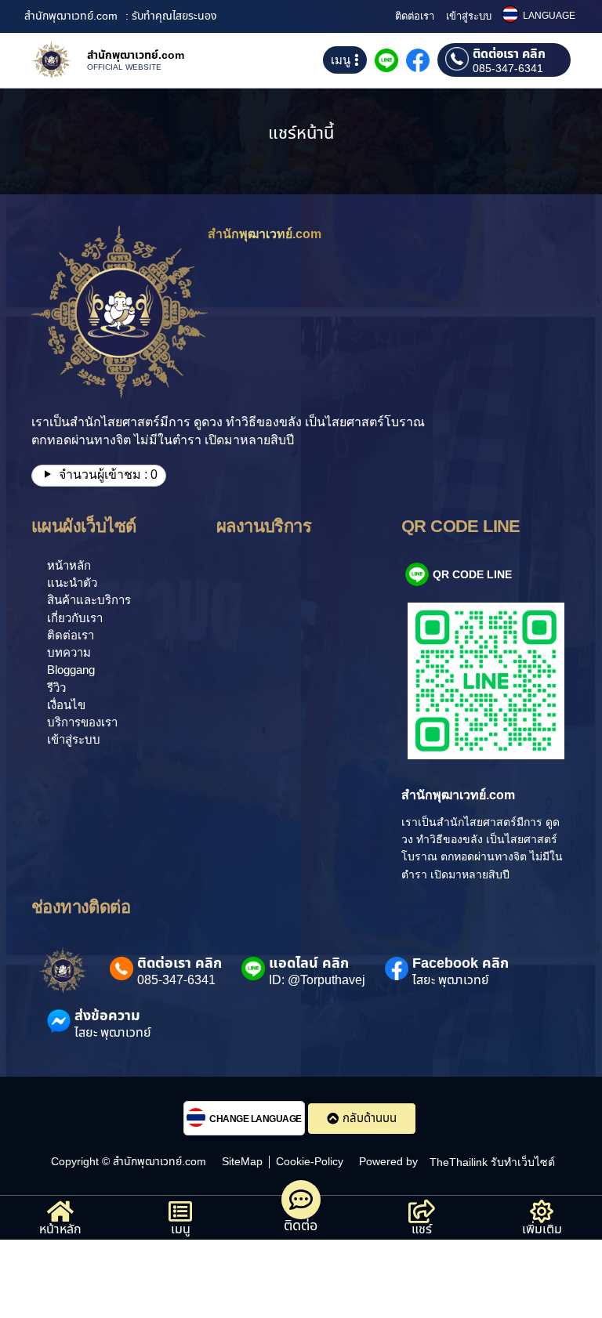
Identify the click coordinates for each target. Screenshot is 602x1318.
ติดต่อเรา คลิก (509, 54)
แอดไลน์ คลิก (309, 963)
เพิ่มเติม (542, 1229)
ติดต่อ (300, 1226)
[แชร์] (421, 1211)
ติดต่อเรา (414, 16)
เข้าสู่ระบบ (468, 16)
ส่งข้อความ (107, 1016)
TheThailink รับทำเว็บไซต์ (492, 1162)
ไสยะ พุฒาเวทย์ (450, 980)
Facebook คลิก (460, 963)
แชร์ (422, 1229)
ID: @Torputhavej (317, 980)
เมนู (180, 1229)
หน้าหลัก (60, 1229)
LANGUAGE (549, 16)
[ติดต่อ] (301, 1199)
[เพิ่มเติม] (541, 1211)
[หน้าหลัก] (60, 1211)
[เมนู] (180, 1211)
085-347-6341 (508, 68)
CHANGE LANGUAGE (255, 1119)
